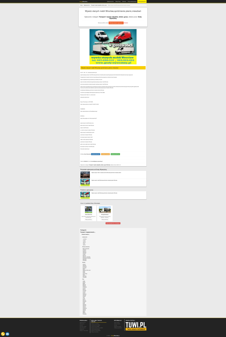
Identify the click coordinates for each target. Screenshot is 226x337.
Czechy (84, 288)
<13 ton (84, 240)
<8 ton (84, 243)
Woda (84, 274)
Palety (84, 271)
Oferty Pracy (118, 1)
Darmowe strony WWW (95, 325)
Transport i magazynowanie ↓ (87, 232)
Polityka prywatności (118, 327)
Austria (84, 282)
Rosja (84, 303)
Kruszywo (84, 267)
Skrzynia (84, 255)
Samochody (85, 273)
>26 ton (84, 244)
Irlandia (84, 296)
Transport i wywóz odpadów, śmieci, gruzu (113, 17)
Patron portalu (116, 322)
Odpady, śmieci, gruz (87, 270)
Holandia (84, 295)
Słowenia (84, 305)
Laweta (84, 254)
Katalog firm (82, 329)
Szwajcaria (85, 308)
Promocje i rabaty (83, 326)
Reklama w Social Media (95, 330)
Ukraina (84, 310)
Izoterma (84, 253)
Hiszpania (84, 294)
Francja (84, 291)
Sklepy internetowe (94, 331)
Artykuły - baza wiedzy (84, 330)
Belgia (84, 283)
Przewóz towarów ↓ (86, 234)
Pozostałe (84, 260)
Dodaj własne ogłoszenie (116, 23)
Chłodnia (84, 249)
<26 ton (84, 242)
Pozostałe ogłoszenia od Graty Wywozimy (93, 169)
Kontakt (115, 325)
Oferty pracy (82, 323)
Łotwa (84, 298)
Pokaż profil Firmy (115, 154)
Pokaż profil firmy (88, 219)
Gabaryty (84, 265)
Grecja (84, 292)
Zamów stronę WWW (95, 326)
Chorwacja (85, 287)
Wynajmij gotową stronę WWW (97, 327)
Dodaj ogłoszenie (142, 1)
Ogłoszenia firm (110, 1)
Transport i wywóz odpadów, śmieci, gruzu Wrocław (99, 164)
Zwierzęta (84, 276)
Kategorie (83, 230)
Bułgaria (84, 285)
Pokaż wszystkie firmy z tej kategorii (113, 223)
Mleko (84, 269)
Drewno (84, 264)
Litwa (84, 297)
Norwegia (84, 301)
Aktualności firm (83, 327)
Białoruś (84, 284)
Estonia (84, 289)
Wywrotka (84, 259)
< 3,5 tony (84, 239)
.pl (83, 1)
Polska (84, 302)
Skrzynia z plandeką (86, 256)
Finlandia (84, 290)
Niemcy (84, 299)
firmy (83, 154)
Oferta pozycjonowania (95, 329)
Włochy (84, 312)
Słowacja (84, 304)
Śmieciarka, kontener (87, 258)
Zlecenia (124, 1)
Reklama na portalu (95, 323)
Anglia (84, 281)
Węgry (84, 311)
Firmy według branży (132, 1)
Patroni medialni (117, 323)
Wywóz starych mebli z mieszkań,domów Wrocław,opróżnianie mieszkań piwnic (106, 172)
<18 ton (84, 241)
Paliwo (84, 272)
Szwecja (84, 309)
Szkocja (84, 306)
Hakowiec (84, 252)
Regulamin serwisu (117, 326)
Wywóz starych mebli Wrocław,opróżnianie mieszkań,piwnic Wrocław (104, 180)
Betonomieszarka (86, 248)
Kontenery (85, 266)
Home (81, 5)
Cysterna (84, 251)
